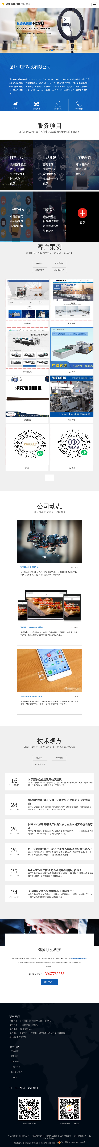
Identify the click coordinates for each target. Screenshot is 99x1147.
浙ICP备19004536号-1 (49, 1143)
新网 (27, 468)
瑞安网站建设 (37, 1136)
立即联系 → (49, 982)
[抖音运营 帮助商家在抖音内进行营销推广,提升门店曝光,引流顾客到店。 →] (16, 165)
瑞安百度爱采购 (80, 1136)
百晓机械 (27, 420)
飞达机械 (71, 372)
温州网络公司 (65, 1136)
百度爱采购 (59, 263)
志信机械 (27, 323)
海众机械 (71, 420)
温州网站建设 (51, 1136)
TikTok (14, 1077)
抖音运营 (15, 1051)
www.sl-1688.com (36, 79)
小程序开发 (39, 270)
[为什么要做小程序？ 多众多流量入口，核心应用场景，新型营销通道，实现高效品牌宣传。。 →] (16, 217)
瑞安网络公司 (24, 1136)
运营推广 (40, 758)
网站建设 (40, 263)
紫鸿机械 (71, 323)
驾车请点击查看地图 (17, 1037)
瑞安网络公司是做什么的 (30, 567)
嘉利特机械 (27, 372)
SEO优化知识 (40, 764)
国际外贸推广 (59, 270)
